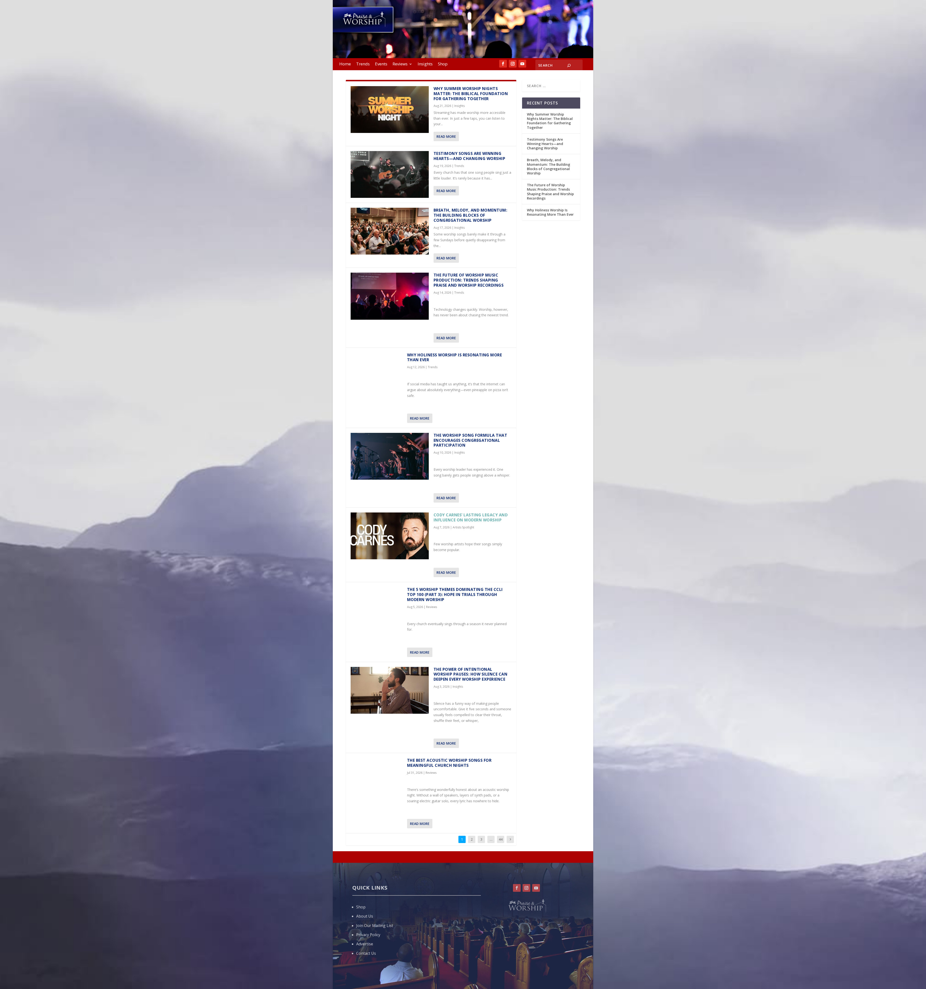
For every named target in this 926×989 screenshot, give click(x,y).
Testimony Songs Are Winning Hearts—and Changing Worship (470, 156)
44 (501, 839)
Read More (446, 136)
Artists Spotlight (463, 527)
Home (345, 64)
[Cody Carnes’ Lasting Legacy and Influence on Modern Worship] (390, 535)
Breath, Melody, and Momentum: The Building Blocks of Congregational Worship (470, 215)
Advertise (364, 944)
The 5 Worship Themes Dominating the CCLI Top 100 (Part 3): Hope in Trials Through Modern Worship (455, 594)
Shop (443, 64)
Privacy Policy (368, 934)
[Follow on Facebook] (503, 64)
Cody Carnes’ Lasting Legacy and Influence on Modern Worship (471, 517)
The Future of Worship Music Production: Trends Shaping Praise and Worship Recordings (469, 280)
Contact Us (366, 953)
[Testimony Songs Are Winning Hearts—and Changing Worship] (390, 174)
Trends (363, 64)
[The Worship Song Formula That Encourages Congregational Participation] (390, 456)
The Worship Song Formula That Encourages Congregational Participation (470, 440)
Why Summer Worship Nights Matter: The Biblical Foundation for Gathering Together (471, 93)
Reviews (400, 64)
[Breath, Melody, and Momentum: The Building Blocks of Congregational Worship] (390, 231)
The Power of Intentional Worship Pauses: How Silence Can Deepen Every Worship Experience (471, 674)
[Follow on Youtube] (522, 64)
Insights (425, 64)
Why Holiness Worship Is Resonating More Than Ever (454, 357)
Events (381, 64)
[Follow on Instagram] (513, 64)
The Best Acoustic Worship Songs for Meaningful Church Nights (449, 763)
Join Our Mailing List (374, 925)
